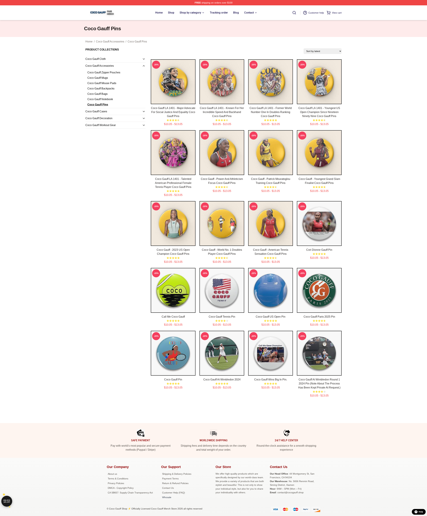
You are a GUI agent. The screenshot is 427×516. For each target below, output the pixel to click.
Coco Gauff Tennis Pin (222, 316)
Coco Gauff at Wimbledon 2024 (222, 379)
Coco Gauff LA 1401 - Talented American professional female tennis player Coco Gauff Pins (173, 183)
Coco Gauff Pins (137, 41)
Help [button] (421, 512)
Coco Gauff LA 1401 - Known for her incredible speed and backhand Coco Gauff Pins (222, 112)
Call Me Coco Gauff (173, 316)
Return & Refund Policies (175, 483)
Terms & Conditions (118, 478)
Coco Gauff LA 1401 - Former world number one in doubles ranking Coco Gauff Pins (271, 112)
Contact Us (168, 488)
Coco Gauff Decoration (98, 118)
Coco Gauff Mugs (97, 77)
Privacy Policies (116, 483)
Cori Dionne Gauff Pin (319, 249)
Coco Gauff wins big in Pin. (270, 379)
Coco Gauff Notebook (100, 99)
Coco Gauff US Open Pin (270, 316)
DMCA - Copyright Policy (121, 488)
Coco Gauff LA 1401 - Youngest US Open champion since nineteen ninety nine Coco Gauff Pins (319, 112)
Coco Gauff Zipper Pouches (103, 72)
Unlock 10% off (6, 501)
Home (89, 41)
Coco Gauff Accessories (110, 41)
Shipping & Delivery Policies (176, 474)
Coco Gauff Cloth (95, 59)
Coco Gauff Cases (96, 111)
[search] (294, 12)
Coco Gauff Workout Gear (100, 125)
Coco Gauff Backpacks (100, 88)
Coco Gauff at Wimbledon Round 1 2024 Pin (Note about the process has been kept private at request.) (319, 383)
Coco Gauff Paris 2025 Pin (319, 316)
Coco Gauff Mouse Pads (101, 83)
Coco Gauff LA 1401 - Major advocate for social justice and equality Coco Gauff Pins (173, 112)
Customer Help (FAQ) (173, 492)
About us (112, 474)
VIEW (173, 100)
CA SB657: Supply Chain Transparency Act (130, 492)
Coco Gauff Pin (173, 379)
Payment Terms (170, 478)
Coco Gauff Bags (97, 93)
